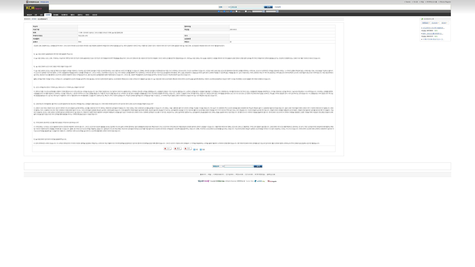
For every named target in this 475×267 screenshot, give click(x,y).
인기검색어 (229, 174)
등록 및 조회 (271, 174)
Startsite (408, 2)
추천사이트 (239, 174)
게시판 (415, 2)
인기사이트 (249, 174)
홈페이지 (203, 174)
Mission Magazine (445, 2)
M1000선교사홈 (432, 2)
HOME (34, 19)
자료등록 (278, 7)
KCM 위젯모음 (260, 174)
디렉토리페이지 (218, 174)
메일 (422, 2)
